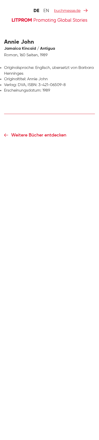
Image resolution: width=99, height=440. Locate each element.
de (36, 11)
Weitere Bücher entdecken (38, 135)
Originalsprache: (19, 68)
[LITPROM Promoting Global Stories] (49, 20)
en (46, 11)
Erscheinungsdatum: (22, 91)
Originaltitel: (15, 79)
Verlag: (10, 85)
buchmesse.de (67, 11)
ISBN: (32, 85)
